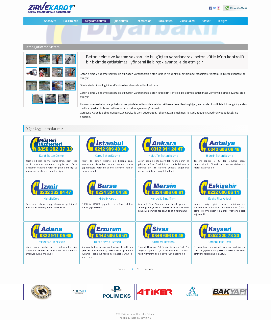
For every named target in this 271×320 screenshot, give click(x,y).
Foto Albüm (165, 21)
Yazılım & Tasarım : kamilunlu (135, 317)
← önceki (120, 269)
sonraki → (151, 269)
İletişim (222, 21)
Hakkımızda (70, 21)
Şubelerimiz (121, 21)
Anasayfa (50, 21)
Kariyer (206, 21)
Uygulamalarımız (96, 21)
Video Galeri (187, 21)
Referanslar (143, 21)
